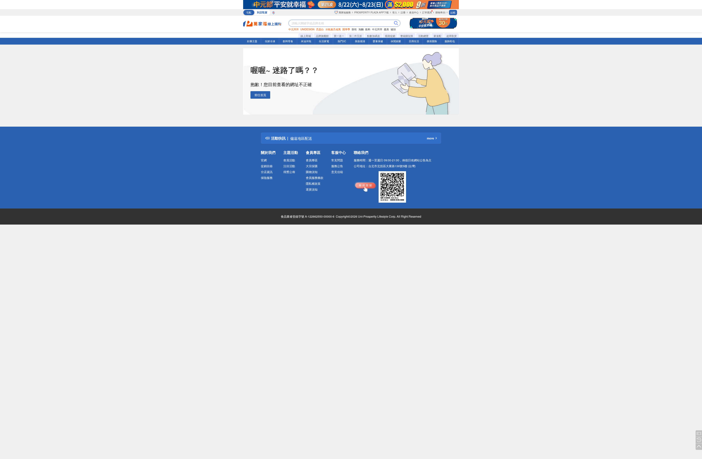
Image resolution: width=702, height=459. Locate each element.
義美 (386, 29)
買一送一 (339, 36)
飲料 (367, 29)
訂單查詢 (427, 12)
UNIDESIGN (307, 29)
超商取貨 (451, 36)
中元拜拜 (293, 29)
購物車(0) (440, 12)
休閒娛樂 (396, 41)
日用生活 (414, 41)
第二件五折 (355, 36)
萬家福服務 (344, 12)
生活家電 (324, 41)
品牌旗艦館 (322, 36)
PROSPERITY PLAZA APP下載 (371, 12)
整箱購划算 (406, 36)
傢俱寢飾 (432, 41)
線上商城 (306, 36)
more (430, 138)
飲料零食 (288, 41)
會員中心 (414, 12)
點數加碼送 (373, 36)
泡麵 (361, 29)
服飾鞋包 (450, 41)
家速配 (437, 36)
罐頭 (393, 29)
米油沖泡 (306, 41)
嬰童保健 (378, 41)
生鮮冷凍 (270, 41)
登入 (394, 12)
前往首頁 (260, 95)
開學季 (346, 29)
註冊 (403, 12)
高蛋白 (320, 29)
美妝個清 (360, 41)
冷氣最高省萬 (333, 29)
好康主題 (252, 41)
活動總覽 (423, 36)
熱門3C (342, 41)
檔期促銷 (390, 36)
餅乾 (354, 29)
